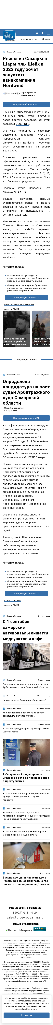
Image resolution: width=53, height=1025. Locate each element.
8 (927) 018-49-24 (25, 912)
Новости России (13, 873)
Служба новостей (14, 408)
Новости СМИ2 (11, 309)
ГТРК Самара (36, 457)
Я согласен (26, 1015)
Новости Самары (14, 52)
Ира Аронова (28, 92)
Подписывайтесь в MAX (26, 104)
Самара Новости (16, 225)
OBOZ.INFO (22, 123)
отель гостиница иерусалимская (19, 304)
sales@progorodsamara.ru (25, 917)
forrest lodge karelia (12, 600)
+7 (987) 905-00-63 (23, 972)
